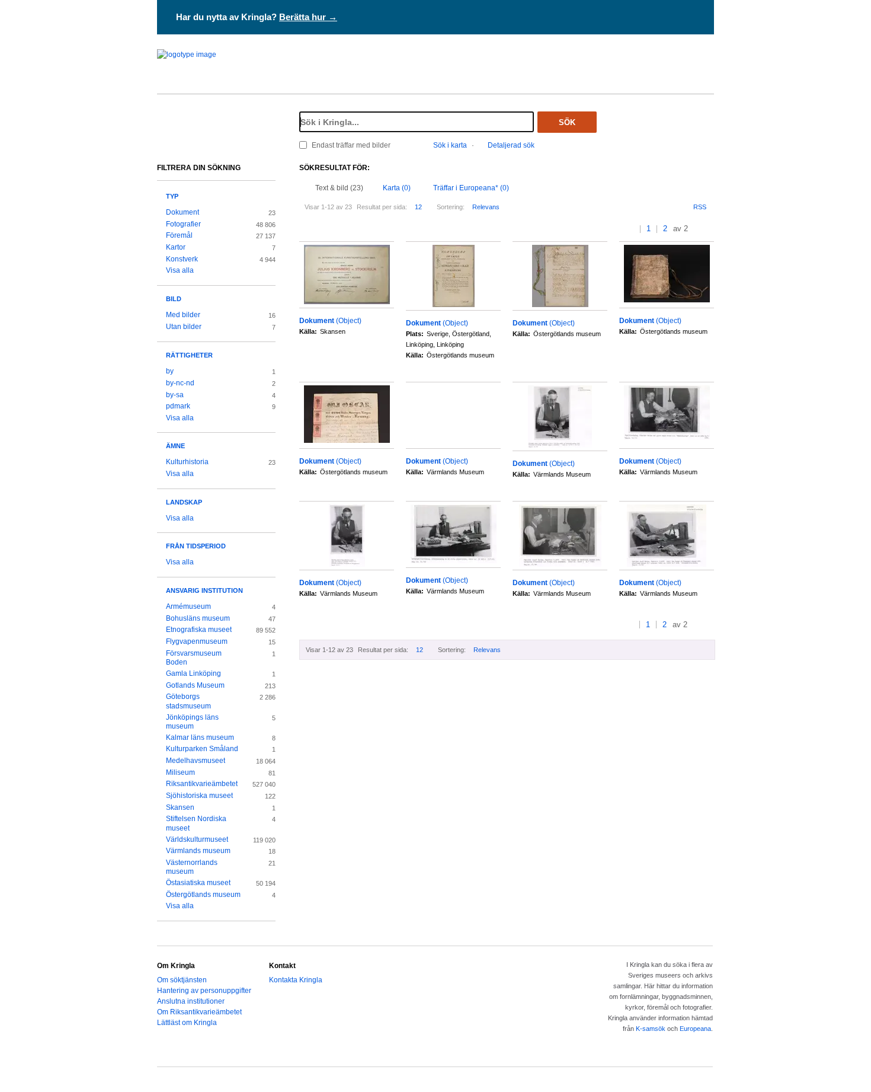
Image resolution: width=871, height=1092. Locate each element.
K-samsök (650, 1028)
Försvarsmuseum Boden (194, 658)
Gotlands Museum (195, 685)
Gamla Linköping (193, 673)
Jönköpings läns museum (192, 722)
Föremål (179, 235)
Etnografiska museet (199, 629)
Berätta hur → (308, 17)
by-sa (175, 395)
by (170, 371)
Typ (172, 196)
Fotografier (183, 224)
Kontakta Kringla (295, 980)
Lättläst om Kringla (187, 1022)
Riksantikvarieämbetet (202, 784)
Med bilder (183, 315)
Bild (173, 298)
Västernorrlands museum (191, 867)
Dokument (182, 212)
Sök (567, 122)
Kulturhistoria (187, 462)
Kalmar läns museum (200, 737)
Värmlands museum (198, 851)
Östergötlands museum (203, 894)
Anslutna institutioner (191, 1001)
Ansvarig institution (204, 590)
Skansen (180, 807)
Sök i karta (450, 145)
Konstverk (182, 259)
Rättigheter (189, 355)
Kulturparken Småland (202, 749)
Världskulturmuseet (197, 839)
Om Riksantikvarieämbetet (199, 1012)
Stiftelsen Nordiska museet (196, 823)
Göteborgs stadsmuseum (188, 701)
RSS (699, 206)
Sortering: (451, 206)
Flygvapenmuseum (197, 641)
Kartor (175, 247)
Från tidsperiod (196, 546)
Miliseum (180, 772)
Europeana (695, 1028)
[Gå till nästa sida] (698, 229)
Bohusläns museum (198, 618)
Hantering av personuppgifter (204, 990)
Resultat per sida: (382, 206)
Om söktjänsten (182, 980)
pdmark (178, 406)
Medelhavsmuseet (195, 760)
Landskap (184, 502)
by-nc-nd (180, 383)
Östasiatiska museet (198, 883)
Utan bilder (183, 327)
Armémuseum (188, 606)
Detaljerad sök (511, 145)
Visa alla (180, 270)
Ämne (175, 445)
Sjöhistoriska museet (199, 795)
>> (710, 229)
